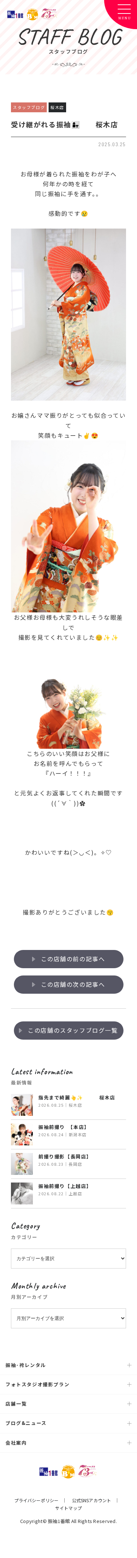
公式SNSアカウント (91, 1500)
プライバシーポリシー (36, 1500)
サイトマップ (68, 1508)
